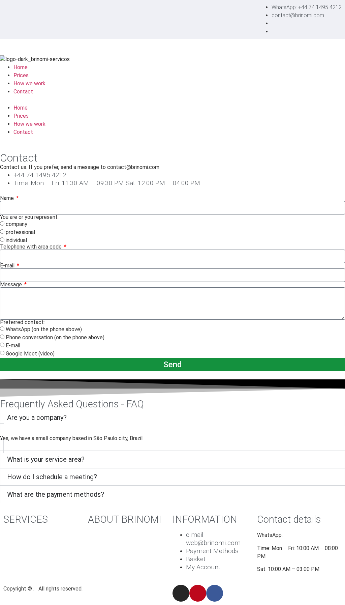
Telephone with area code (31, 247)
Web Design (17, 535)
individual (16, 240)
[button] (172, 100)
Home (20, 67)
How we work (29, 83)
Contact (23, 91)
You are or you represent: (29, 217)
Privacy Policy (105, 568)
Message (11, 284)
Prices (21, 75)
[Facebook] (214, 593)
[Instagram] (180, 593)
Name (7, 198)
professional (20, 232)
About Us (99, 555)
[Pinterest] (197, 593)
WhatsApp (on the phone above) (44, 329)
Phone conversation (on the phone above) (55, 337)
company (16, 224)
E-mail (8, 265)
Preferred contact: (22, 322)
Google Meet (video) (30, 353)
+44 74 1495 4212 (307, 535)
